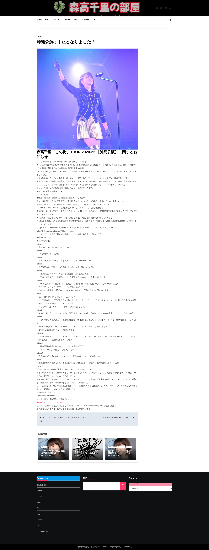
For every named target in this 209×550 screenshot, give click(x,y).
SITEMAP (86, 20)
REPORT (57, 20)
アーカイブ (133, 484)
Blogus (116, 547)
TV (38, 525)
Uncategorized (42, 531)
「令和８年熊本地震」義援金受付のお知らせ (53, 452)
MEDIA (77, 20)
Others (39, 508)
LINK (95, 20)
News (40, 36)
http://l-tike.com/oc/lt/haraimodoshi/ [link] (51, 402)
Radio (39, 514)
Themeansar (126, 547)
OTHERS (68, 20)
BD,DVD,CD (113, 447)
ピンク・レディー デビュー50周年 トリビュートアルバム (120, 453)
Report (39, 520)
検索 (85, 478)
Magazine (41, 491)
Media (122, 447)
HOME (39, 20)
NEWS (47, 20)
